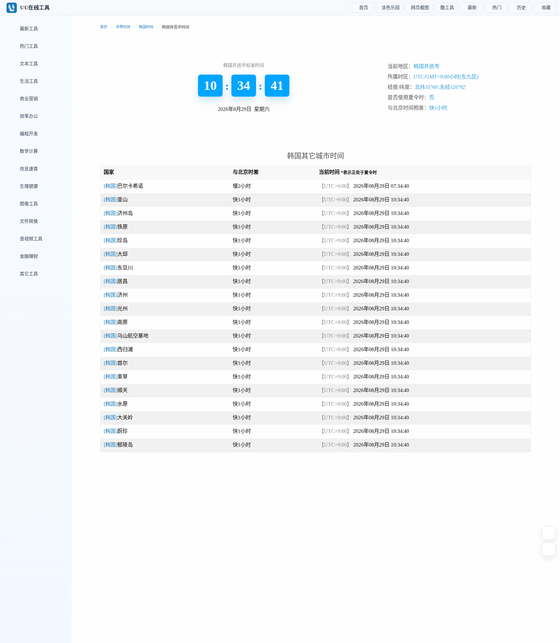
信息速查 (28, 168)
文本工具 (28, 63)
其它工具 (28, 273)
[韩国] (123, 186)
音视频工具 (30, 238)
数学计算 (28, 151)
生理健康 (28, 186)
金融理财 (28, 256)
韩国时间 (146, 27)
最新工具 (28, 28)
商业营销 (28, 98)
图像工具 (28, 203)
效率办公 (28, 116)
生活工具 (28, 81)
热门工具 (28, 46)
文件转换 (28, 221)
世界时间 (123, 27)
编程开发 (28, 133)
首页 (103, 27)
